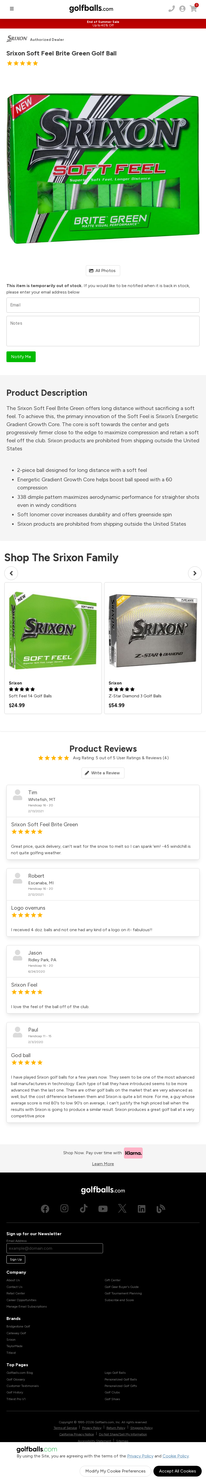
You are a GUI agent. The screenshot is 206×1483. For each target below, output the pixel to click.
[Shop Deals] (103, 23)
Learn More (103, 1163)
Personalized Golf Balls (121, 1379)
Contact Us (14, 1287)
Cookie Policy (176, 1456)
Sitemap (122, 1441)
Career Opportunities (21, 1300)
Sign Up (16, 1259)
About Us (13, 1280)
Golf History (14, 1392)
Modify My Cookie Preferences (115, 1471)
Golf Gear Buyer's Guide (122, 1287)
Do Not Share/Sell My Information (123, 1434)
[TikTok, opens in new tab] (83, 1209)
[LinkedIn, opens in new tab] (141, 1209)
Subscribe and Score (119, 1300)
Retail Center (15, 1293)
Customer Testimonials (22, 1386)
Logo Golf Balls (115, 1373)
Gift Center (112, 1280)
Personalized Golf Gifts (121, 1386)
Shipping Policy (141, 1428)
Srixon (11, 1339)
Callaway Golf (16, 1333)
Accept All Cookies (177, 1471)
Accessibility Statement (94, 1441)
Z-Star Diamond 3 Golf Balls (135, 695)
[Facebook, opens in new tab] (45, 1209)
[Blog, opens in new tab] (160, 1209)
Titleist (11, 1353)
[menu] (11, 8)
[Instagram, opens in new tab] (64, 1209)
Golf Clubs (112, 1392)
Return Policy (115, 1428)
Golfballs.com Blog (19, 1373)
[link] (182, 8)
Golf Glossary (15, 1379)
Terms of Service (65, 1428)
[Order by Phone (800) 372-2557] (171, 8)
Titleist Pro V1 (15, 1399)
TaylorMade (14, 1346)
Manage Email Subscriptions (26, 1306)
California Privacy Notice (76, 1434)
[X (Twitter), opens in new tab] (122, 1209)
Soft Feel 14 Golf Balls (30, 695)
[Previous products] (11, 573)
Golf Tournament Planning (123, 1293)
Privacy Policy (140, 1456)
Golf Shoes (112, 1399)
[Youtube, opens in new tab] (103, 1209)
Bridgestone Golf (18, 1326)
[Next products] (195, 573)
